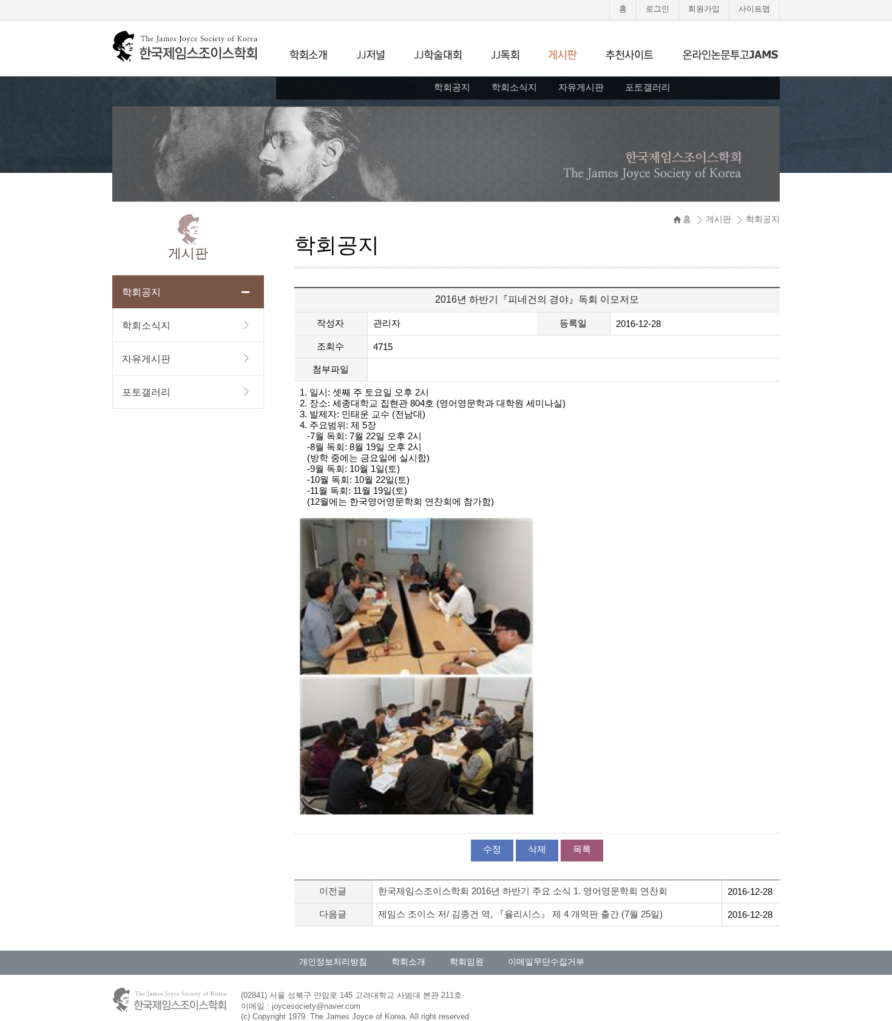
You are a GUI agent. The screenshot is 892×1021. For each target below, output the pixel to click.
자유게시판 (581, 87)
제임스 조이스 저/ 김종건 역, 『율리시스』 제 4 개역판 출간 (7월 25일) (520, 914)
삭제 (537, 849)
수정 (492, 849)
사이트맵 (754, 8)
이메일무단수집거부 (546, 961)
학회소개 (408, 961)
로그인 (657, 8)
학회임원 (467, 961)
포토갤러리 (648, 87)
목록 (582, 849)
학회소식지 (514, 87)
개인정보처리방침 (333, 961)
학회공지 (452, 87)
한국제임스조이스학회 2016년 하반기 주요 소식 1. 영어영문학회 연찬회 (522, 891)
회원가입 (704, 8)
